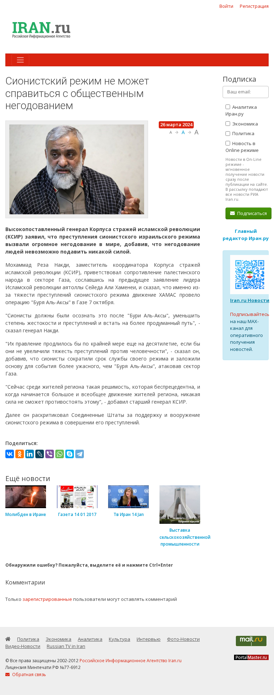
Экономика (244, 124)
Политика (242, 133)
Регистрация (254, 6)
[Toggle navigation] (20, 60)
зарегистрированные (47, 599)
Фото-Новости (183, 639)
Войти (226, 6)
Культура (119, 639)
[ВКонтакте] (9, 454)
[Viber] (49, 454)
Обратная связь (28, 674)
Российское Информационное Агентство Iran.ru (131, 661)
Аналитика (90, 639)
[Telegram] (79, 454)
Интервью (149, 639)
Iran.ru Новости (249, 300)
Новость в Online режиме (242, 147)
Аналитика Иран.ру (241, 110)
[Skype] (69, 454)
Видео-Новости (22, 646)
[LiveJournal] (39, 454)
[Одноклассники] (19, 454)
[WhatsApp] (59, 454)
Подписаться (251, 213)
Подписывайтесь (249, 314)
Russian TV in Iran (66, 646)
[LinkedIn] (29, 454)
